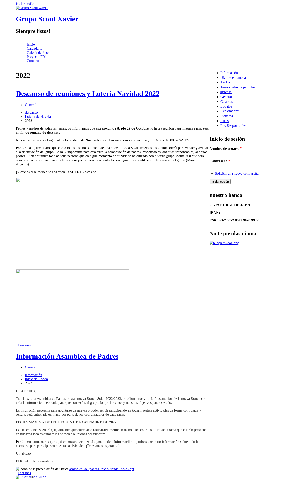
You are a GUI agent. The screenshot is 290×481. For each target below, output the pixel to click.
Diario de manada (233, 77)
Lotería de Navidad (39, 116)
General (30, 105)
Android (226, 82)
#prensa (226, 92)
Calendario (34, 48)
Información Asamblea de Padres (67, 356)
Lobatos (226, 106)
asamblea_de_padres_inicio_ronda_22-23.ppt (101, 469)
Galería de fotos (38, 52)
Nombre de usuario (226, 148)
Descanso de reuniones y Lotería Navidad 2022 (88, 93)
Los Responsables (233, 126)
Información (229, 73)
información (33, 375)
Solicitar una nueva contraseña (237, 173)
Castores (226, 101)
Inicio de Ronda (36, 379)
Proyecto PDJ (36, 57)
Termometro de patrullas (237, 87)
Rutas (224, 121)
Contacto (33, 61)
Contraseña (220, 161)
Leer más (24, 345)
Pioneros (226, 116)
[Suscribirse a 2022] (113, 477)
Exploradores (229, 111)
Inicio (31, 44)
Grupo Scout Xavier (47, 19)
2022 (28, 121)
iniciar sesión (25, 4)
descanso (31, 112)
